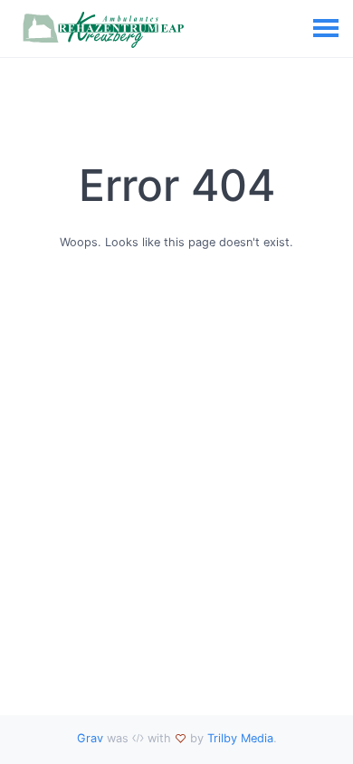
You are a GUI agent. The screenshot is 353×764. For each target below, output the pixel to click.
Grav (90, 738)
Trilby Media (240, 738)
